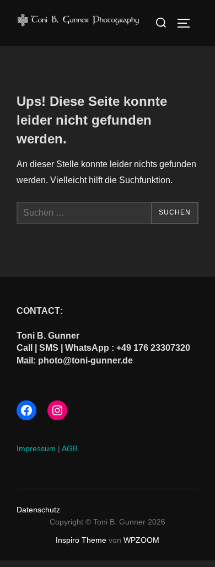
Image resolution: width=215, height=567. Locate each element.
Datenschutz (38, 509)
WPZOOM (141, 540)
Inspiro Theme (81, 540)
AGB (70, 448)
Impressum (36, 448)
